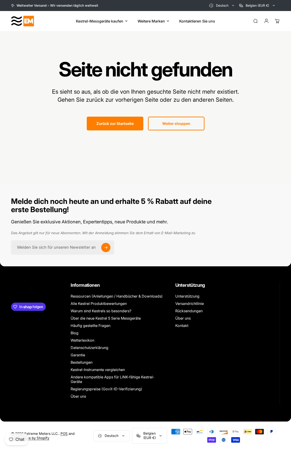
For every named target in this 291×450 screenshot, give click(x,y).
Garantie (78, 355)
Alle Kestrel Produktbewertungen (99, 303)
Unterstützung (187, 296)
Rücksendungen (189, 311)
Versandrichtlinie (189, 303)
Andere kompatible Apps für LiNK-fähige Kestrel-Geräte (112, 379)
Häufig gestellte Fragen (90, 325)
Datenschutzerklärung (89, 347)
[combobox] (222, 5)
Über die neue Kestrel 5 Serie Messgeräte (106, 318)
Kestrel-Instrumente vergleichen (98, 369)
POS (64, 433)
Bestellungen (81, 362)
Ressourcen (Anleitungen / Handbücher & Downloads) (117, 296)
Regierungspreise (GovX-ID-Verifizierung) (106, 389)
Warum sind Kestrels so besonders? (101, 311)
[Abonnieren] (105, 247)
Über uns (78, 396)
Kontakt (181, 325)
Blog (74, 333)
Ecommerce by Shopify (30, 438)
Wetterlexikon (82, 340)
